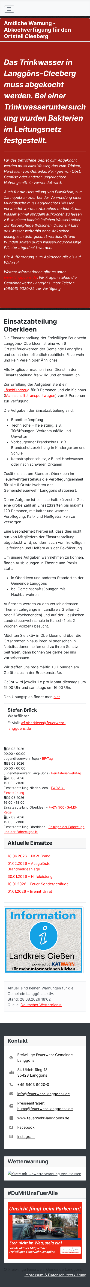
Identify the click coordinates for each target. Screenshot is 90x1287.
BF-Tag (47, 758)
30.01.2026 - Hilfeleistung (30, 876)
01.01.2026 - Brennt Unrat (30, 891)
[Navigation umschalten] (9, 9)
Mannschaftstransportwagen (30, 395)
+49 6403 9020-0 (33, 1084)
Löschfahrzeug (17, 390)
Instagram (26, 1136)
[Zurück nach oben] (82, 1278)
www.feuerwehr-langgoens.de (43, 1118)
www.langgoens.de (20, 277)
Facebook (26, 1127)
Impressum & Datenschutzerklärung (55, 1275)
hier (57, 696)
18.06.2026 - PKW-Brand (29, 856)
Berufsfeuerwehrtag (66, 773)
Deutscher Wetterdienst (41, 1004)
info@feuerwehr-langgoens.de (43, 1093)
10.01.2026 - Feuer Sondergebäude (38, 884)
